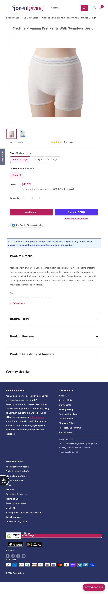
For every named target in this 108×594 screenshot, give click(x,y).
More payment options (76, 218)
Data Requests (13, 517)
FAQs (8, 485)
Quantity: (15, 198)
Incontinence (12, 17)
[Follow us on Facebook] (8, 556)
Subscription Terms (69, 414)
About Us (64, 395)
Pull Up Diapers (30, 17)
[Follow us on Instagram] (18, 556)
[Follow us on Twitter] (13, 556)
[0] (100, 7)
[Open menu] (7, 8)
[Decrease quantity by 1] (25, 198)
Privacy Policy (66, 409)
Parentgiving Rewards (17, 503)
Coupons (10, 507)
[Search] (84, 8)
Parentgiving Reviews (70, 427)
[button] (100, 7)
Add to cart (31, 212)
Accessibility (65, 400)
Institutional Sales (15, 480)
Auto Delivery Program (17, 466)
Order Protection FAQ (17, 471)
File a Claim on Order (16, 476)
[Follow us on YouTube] (24, 556)
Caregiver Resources (16, 494)
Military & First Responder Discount (24, 512)
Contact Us (65, 405)
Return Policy (66, 418)
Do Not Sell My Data (16, 521)
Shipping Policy (67, 423)
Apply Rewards (67, 432)
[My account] (94, 7)
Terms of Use (13, 498)
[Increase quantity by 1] (40, 198)
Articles (10, 489)
